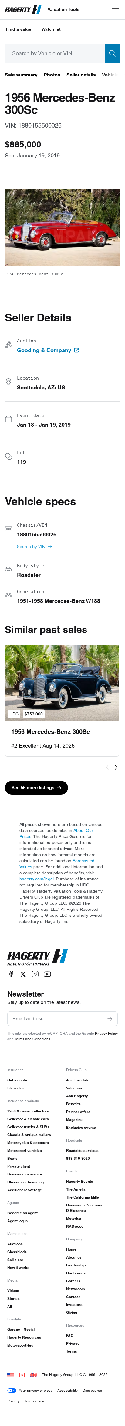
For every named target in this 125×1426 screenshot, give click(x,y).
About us (74, 1257)
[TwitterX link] (23, 974)
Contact (73, 1297)
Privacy (72, 1343)
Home (71, 1249)
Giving (71, 1312)
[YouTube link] (47, 974)
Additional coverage (24, 1190)
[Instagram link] (35, 974)
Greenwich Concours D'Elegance (84, 1207)
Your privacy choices (35, 1390)
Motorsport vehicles (24, 1150)
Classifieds (17, 1252)
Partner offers (78, 1112)
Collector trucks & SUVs (28, 1127)
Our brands (76, 1273)
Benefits (73, 1104)
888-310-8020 (78, 1158)
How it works (18, 1268)
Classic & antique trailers (29, 1135)
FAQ (69, 1335)
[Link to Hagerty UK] (33, 1375)
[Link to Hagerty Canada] (22, 1375)
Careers (73, 1281)
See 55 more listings (33, 787)
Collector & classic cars (28, 1119)
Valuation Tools (63, 9)
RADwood (74, 1226)
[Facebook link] (11, 974)
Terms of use (34, 1401)
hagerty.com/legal (36, 878)
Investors (74, 1305)
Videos (13, 1291)
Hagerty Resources (24, 1337)
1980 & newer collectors (28, 1111)
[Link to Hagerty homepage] (37, 957)
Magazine (74, 1120)
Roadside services (82, 1150)
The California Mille (82, 1197)
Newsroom (75, 1289)
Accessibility (67, 1390)
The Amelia (76, 1189)
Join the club (77, 1080)
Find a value (18, 29)
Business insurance (24, 1174)
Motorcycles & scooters (28, 1143)
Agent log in (17, 1221)
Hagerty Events (79, 1181)
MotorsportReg (20, 1345)
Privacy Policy (106, 1033)
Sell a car (15, 1260)
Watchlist (51, 29)
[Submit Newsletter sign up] (110, 1019)
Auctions (15, 1244)
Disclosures (92, 1390)
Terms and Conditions (32, 1039)
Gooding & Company (44, 350)
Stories (13, 1298)
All (9, 1306)
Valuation (74, 1088)
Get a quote (17, 1080)
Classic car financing (25, 1182)
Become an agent (22, 1213)
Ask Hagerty (77, 1096)
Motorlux (73, 1218)
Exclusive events (81, 1127)
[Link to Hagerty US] (10, 1375)
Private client (18, 1166)
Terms (71, 1351)
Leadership (76, 1265)
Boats (12, 1158)
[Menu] (115, 9)
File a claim (17, 1088)
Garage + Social (21, 1329)
